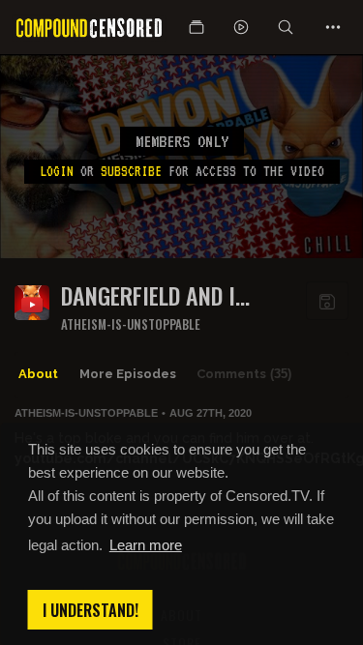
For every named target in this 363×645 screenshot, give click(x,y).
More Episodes (127, 373)
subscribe (131, 171)
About (38, 373)
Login (57, 171)
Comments (244, 373)
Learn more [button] (145, 545)
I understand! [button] (90, 610)
